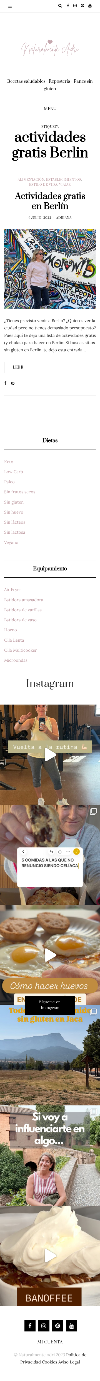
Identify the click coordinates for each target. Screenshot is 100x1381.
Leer (18, 367)
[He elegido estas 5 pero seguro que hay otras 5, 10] (50, 855)
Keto (8, 461)
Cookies (49, 1362)
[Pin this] (14, 383)
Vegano (11, 542)
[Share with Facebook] (7, 383)
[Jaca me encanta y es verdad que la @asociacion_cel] (50, 1055)
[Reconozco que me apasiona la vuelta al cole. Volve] (50, 755)
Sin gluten (14, 502)
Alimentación (31, 180)
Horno (10, 629)
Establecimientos (63, 180)
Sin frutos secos (19, 491)
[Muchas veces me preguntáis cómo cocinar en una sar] (50, 955)
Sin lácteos (14, 522)
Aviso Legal (69, 1362)
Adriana (64, 218)
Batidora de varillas (23, 609)
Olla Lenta (14, 640)
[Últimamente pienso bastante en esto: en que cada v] (50, 1155)
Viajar (65, 185)
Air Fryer (12, 589)
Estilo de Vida (43, 185)
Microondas (16, 660)
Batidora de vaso (20, 619)
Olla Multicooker (20, 650)
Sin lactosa (14, 532)
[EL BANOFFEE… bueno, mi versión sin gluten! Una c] (50, 1256)
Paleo (9, 481)
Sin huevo (13, 512)
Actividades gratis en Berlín (50, 201)
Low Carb (13, 471)
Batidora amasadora (23, 599)
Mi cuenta (50, 1342)
